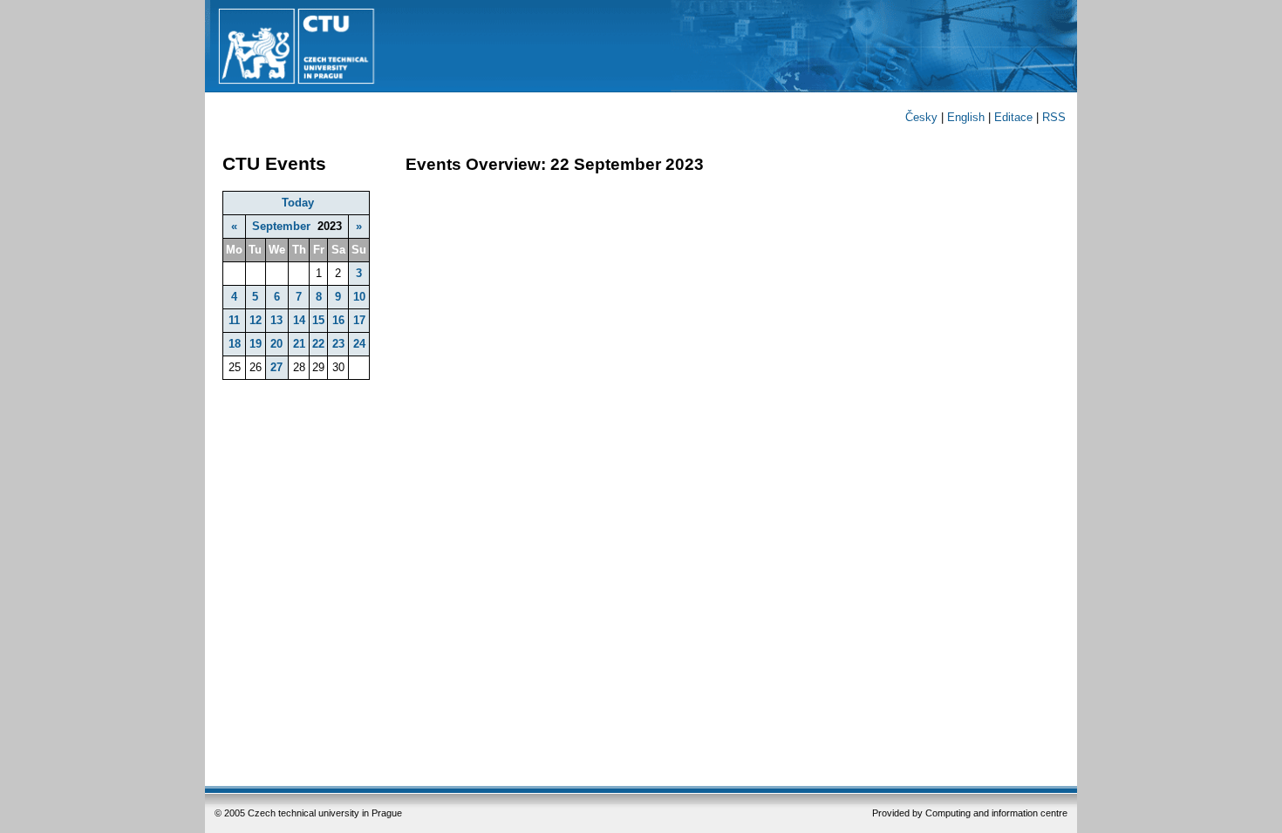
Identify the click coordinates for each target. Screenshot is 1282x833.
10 (359, 296)
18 (234, 343)
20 (276, 343)
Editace (1013, 117)
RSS (1054, 117)
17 (359, 320)
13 (276, 320)
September (281, 226)
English (966, 117)
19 (255, 343)
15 (318, 320)
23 (338, 343)
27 (276, 367)
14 (299, 320)
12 (255, 320)
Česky (921, 117)
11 (234, 320)
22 (318, 343)
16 (338, 320)
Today (298, 202)
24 (359, 343)
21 (299, 343)
